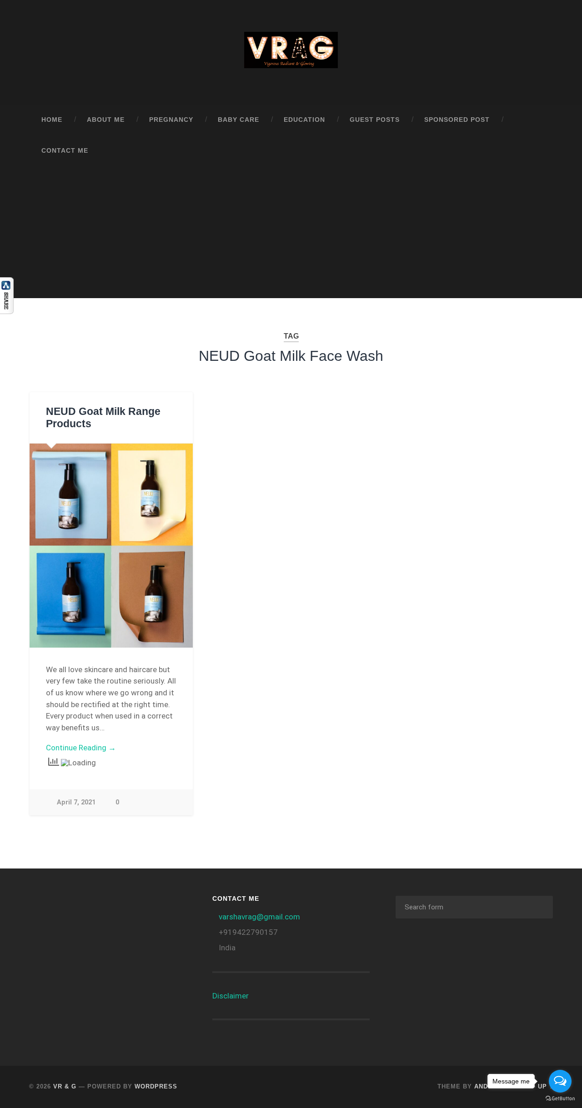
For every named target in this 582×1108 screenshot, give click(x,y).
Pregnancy (171, 119)
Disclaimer (230, 995)
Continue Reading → (81, 747)
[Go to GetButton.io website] (560, 1099)
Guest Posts (375, 119)
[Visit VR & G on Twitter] (65, 928)
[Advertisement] (291, 234)
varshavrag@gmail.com (259, 916)
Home (51, 119)
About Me (106, 119)
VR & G (64, 1086)
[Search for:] (474, 907)
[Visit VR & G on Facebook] (131, 906)
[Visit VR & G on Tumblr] (41, 906)
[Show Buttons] (7, 311)
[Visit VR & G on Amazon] (59, 906)
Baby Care (238, 119)
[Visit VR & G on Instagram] (155, 906)
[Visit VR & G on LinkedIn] (84, 906)
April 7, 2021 (76, 802)
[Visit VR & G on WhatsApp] (108, 906)
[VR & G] (291, 52)
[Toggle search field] (537, 150)
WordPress (156, 1086)
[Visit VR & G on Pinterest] (41, 928)
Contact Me (64, 150)
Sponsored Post (457, 119)
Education (304, 119)
